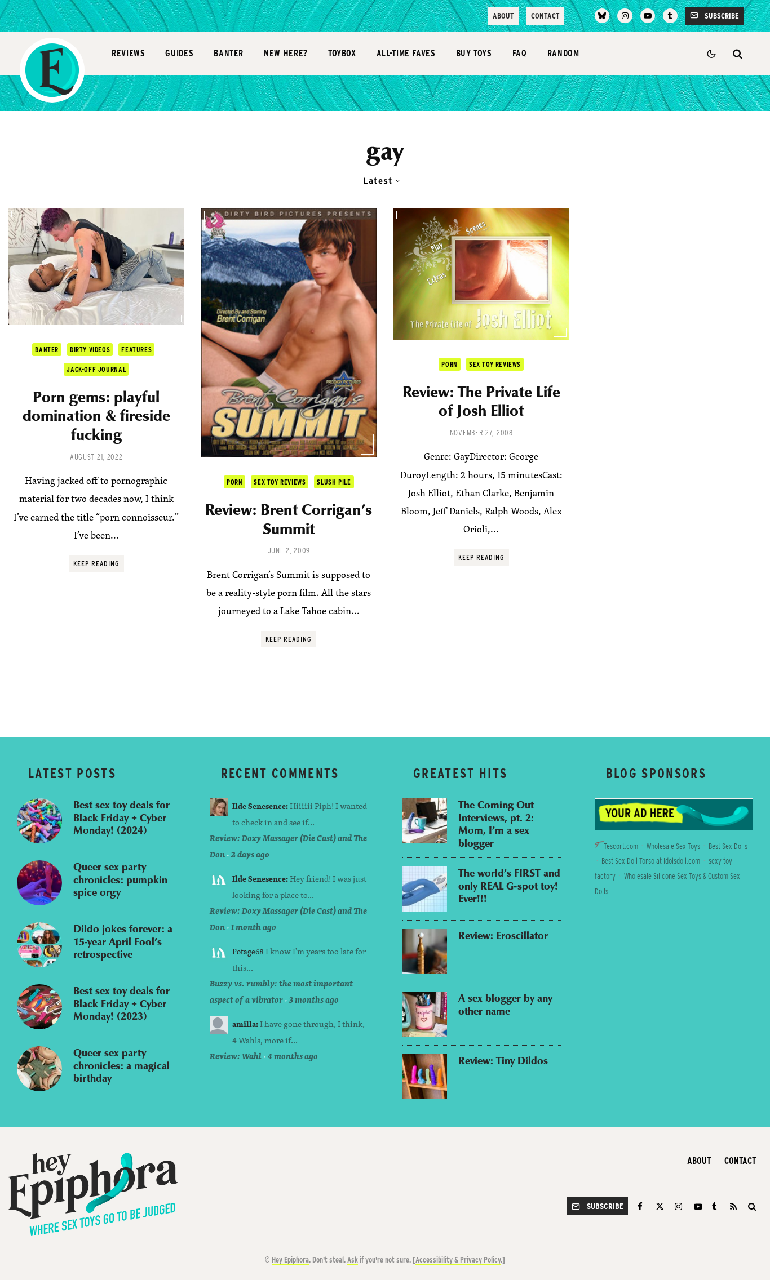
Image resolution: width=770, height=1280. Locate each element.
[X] (660, 1206)
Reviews (128, 53)
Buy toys (474, 53)
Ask (352, 1259)
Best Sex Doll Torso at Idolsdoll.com (650, 860)
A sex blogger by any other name (505, 1004)
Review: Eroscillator (503, 935)
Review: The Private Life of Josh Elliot (481, 401)
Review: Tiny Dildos (503, 1060)
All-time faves (406, 53)
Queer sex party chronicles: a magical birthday (121, 1065)
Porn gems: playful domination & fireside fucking (96, 415)
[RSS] (733, 1206)
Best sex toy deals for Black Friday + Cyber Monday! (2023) (121, 1003)
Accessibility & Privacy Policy (458, 1259)
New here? (286, 53)
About (503, 15)
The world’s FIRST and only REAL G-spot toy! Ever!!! (509, 885)
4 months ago (293, 1056)
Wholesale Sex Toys (673, 846)
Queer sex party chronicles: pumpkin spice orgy (120, 879)
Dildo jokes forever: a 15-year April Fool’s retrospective (122, 941)
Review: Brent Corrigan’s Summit (288, 518)
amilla (244, 1023)
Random (563, 53)
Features (136, 349)
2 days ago (250, 854)
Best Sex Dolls (728, 846)
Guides (179, 53)
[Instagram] (624, 15)
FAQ (519, 53)
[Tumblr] (670, 15)
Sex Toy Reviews (280, 482)
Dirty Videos (90, 349)
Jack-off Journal (96, 369)
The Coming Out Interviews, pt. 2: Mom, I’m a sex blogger (496, 823)
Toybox (342, 53)
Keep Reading (96, 563)
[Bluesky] (602, 15)
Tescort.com (621, 846)
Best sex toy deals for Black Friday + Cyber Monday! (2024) (121, 817)
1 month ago (253, 927)
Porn (234, 482)
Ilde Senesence (259, 805)
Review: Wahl (236, 1056)
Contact (545, 15)
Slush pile (334, 482)
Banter (229, 53)
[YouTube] (647, 15)
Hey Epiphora (290, 1259)
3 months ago (314, 1000)
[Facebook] (642, 1206)
